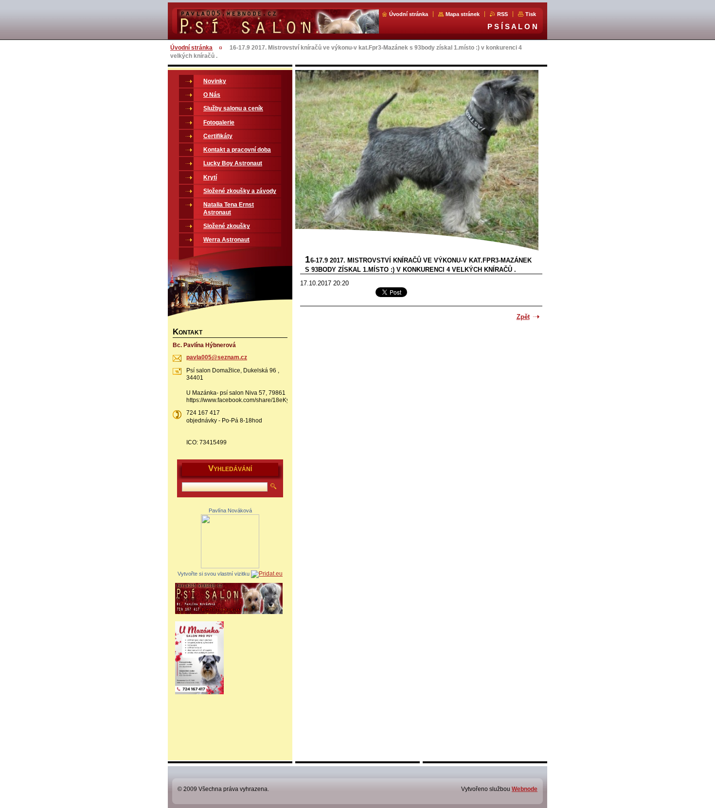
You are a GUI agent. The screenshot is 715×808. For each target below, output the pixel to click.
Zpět (523, 316)
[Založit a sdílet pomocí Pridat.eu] (267, 574)
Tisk (530, 14)
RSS (502, 14)
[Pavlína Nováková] (230, 566)
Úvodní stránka (408, 14)
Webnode (524, 789)
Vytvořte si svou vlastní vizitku (214, 574)
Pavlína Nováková (230, 510)
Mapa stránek (463, 14)
